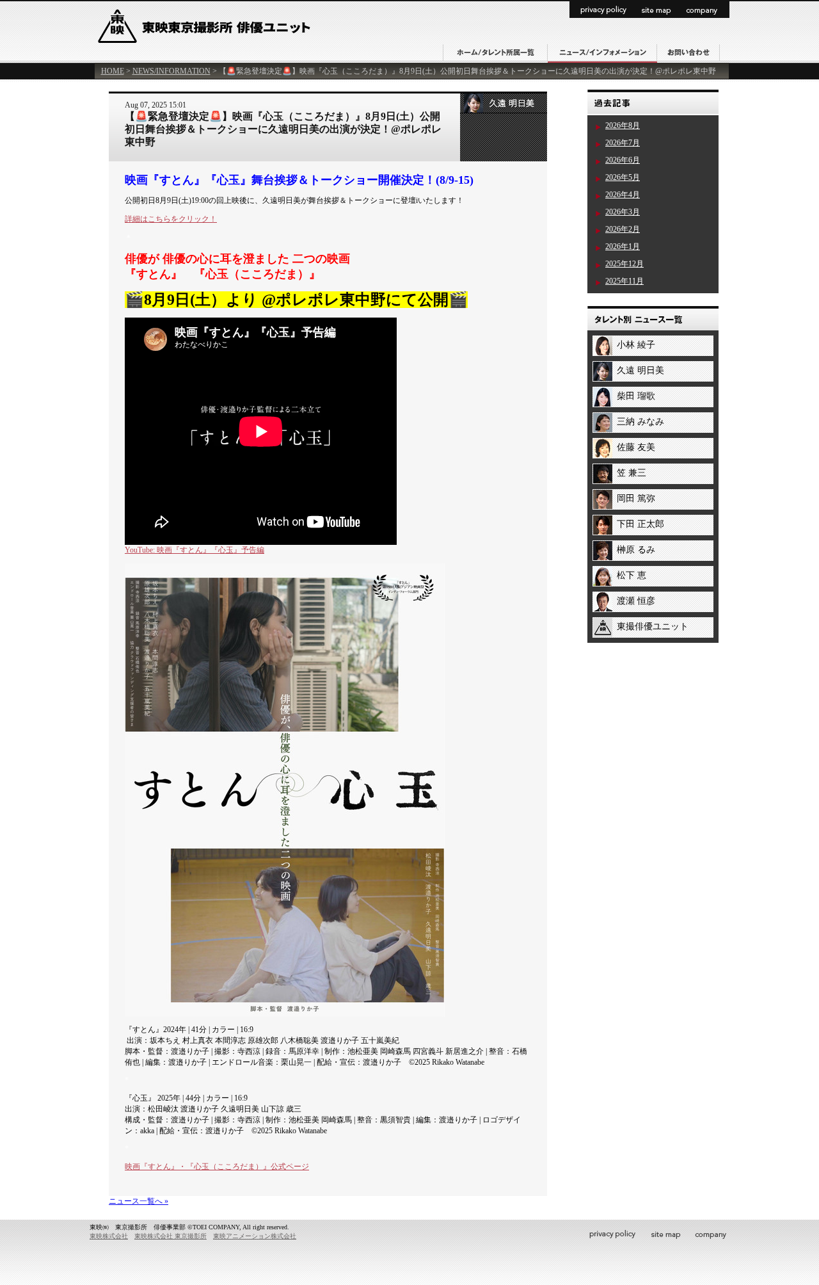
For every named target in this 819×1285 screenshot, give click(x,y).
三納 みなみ (640, 421)
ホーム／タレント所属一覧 (495, 52)
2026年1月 (622, 246)
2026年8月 (622, 125)
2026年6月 (622, 160)
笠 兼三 (631, 473)
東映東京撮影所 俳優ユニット (206, 33)
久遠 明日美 (640, 370)
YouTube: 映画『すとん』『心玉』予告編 (194, 550)
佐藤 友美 (636, 447)
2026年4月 (622, 194)
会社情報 (704, 9)
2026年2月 (622, 229)
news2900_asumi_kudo (503, 103)
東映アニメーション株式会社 (254, 1236)
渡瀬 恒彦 (636, 601)
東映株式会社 (109, 1236)
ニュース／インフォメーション (602, 53)
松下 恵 (631, 575)
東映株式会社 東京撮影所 (170, 1236)
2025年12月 (624, 263)
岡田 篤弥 (636, 498)
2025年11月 (624, 281)
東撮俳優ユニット (652, 626)
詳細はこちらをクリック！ (171, 218)
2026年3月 (622, 211)
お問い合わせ (688, 52)
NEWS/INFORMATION (171, 71)
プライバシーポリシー (601, 9)
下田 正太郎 (640, 524)
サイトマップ (657, 9)
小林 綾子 (636, 345)
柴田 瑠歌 (636, 396)
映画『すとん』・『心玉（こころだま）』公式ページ (217, 1166)
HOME (112, 71)
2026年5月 (622, 177)
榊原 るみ (636, 549)
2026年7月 (622, 142)
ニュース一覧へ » (138, 1201)
